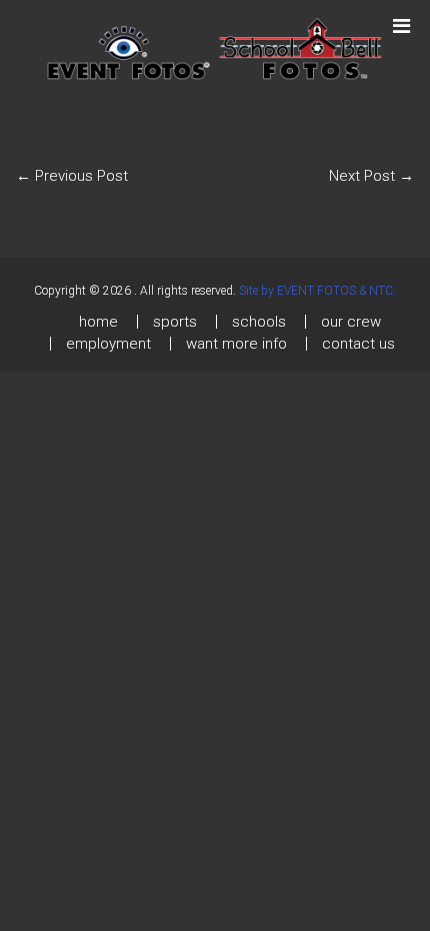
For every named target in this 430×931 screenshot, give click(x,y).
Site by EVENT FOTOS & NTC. (317, 291)
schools (259, 322)
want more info (236, 344)
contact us (358, 344)
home (98, 322)
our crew (351, 322)
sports (175, 322)
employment (108, 344)
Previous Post (72, 176)
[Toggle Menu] (401, 16)
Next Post (371, 176)
